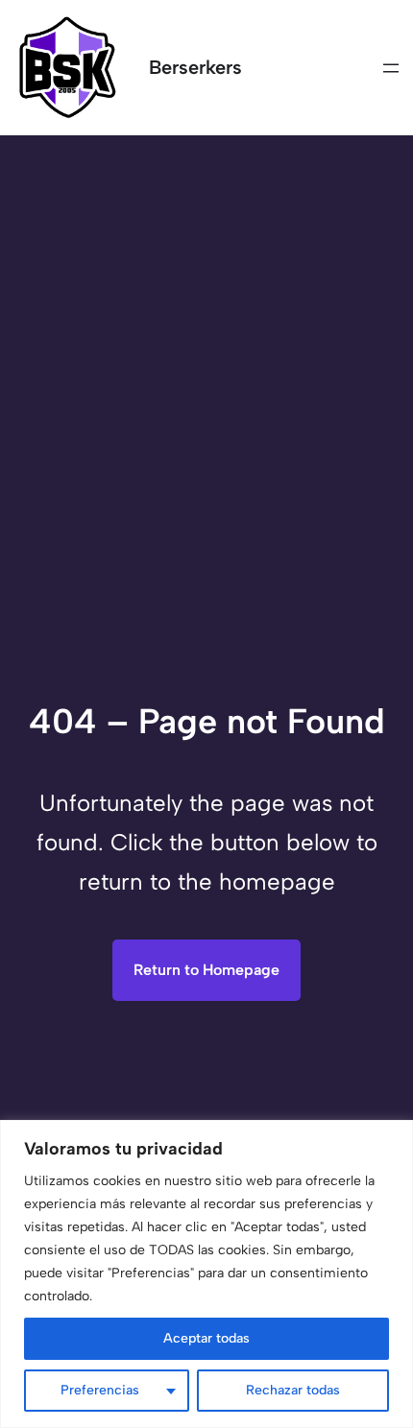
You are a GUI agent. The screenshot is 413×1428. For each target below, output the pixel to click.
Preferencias (100, 1390)
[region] (206, 1274)
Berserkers (195, 67)
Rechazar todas (293, 1390)
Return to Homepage (206, 970)
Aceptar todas (206, 1338)
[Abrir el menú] (390, 68)
